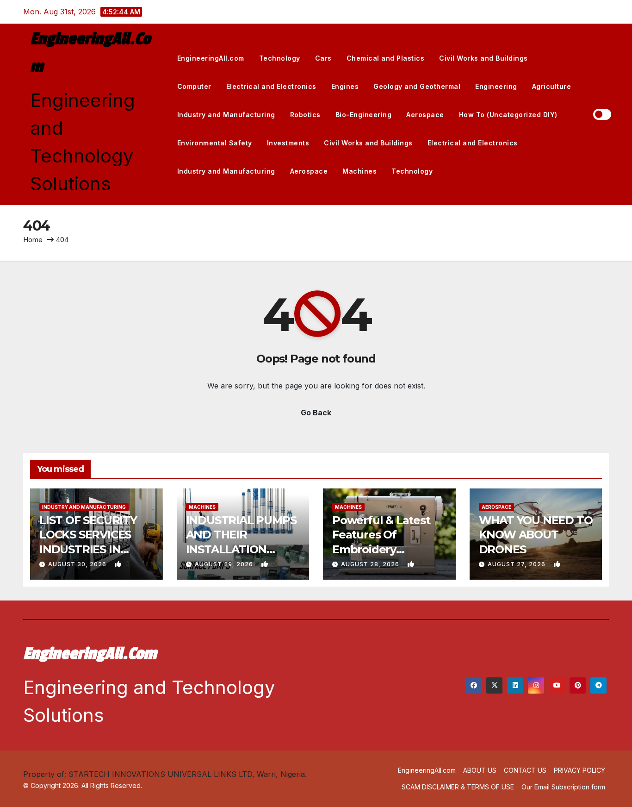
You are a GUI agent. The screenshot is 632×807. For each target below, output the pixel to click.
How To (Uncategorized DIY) (508, 115)
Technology (279, 58)
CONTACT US (525, 770)
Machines (359, 171)
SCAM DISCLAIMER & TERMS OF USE (458, 787)
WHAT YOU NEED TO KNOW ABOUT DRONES (536, 534)
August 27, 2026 (517, 564)
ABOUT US (479, 770)
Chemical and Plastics (386, 58)
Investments (288, 143)
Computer (194, 86)
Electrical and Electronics (271, 86)
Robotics (305, 115)
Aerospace (425, 115)
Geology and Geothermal (416, 86)
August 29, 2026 (225, 564)
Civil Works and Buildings (483, 58)
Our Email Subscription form (563, 787)
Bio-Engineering (363, 115)
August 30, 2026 (78, 564)
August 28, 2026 (371, 564)
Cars (323, 58)
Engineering (496, 86)
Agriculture (551, 86)
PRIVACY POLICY (579, 770)
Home (33, 239)
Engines (345, 86)
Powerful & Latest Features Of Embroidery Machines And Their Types (386, 549)
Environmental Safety (214, 143)
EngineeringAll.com (210, 58)
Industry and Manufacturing (226, 115)
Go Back (316, 412)
